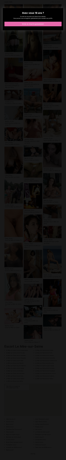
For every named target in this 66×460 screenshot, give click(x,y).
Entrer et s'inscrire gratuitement (33, 24)
